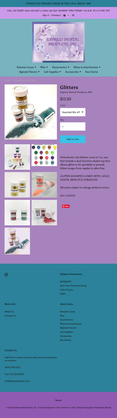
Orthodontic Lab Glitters (24, 80)
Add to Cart (73, 139)
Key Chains (91, 71)
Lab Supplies (51, 71)
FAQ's (63, 293)
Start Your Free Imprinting (73, 285)
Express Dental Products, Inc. (24, 407)
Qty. (62, 120)
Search (58, 400)
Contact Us (10, 315)
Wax (42, 67)
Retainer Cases (25, 67)
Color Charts (66, 289)
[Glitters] (31, 112)
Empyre (90, 407)
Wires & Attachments (86, 67)
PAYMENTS (65, 281)
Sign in (46, 15)
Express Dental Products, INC (76, 92)
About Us (9, 311)
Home (7, 80)
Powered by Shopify (102, 407)
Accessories (72, 71)
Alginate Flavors (28, 71)
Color (63, 105)
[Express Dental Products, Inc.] (58, 42)
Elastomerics (59, 67)
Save (67, 206)
